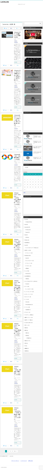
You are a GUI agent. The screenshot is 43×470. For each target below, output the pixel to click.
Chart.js (16, 85)
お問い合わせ (30, 460)
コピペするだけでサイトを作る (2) (31, 281)
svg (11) (26, 245)
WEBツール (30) (28, 250)
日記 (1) (26, 343)
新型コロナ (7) (27, 340)
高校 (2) (27, 335)
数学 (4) (26, 330)
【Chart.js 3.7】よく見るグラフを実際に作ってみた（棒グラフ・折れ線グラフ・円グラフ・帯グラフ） (17, 75)
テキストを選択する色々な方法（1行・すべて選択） (33, 63)
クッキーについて (24, 460)
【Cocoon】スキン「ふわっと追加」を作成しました (33, 88)
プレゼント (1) (27, 312)
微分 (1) (27, 332)
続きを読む (15, 62)
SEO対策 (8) (27, 242)
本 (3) (26, 345)
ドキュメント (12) (29, 252)
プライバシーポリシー (15, 460)
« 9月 (24, 192)
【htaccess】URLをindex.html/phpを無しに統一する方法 (33, 51)
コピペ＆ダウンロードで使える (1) (32, 247)
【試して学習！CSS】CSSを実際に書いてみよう (37, 147)
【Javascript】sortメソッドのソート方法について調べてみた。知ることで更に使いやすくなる (17, 120)
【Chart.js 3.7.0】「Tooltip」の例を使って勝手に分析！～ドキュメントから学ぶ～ (17, 371)
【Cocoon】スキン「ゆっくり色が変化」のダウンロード (37, 142)
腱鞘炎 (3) (27, 348)
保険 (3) (27, 278)
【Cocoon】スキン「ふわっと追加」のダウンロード (37, 158)
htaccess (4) (28, 273)
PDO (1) (27, 237)
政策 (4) (26, 327)
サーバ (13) (27, 286)
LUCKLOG (5, 2)
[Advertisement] (18, 13)
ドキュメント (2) (29, 263)
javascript (16, 42)
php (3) (27, 258)
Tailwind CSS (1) (29, 221)
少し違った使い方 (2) (28, 322)
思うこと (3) (27, 325)
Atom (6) (27, 301)
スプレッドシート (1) (28, 294)
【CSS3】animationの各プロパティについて (37, 153)
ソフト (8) (27, 299)
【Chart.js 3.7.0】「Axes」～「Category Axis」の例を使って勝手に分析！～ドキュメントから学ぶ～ (17, 244)
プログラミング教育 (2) (29, 314)
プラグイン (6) (28, 265)
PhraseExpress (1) (29, 304)
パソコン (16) (27, 307)
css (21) (26, 219)
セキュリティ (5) (28, 296)
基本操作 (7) (28, 309)
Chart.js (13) (28, 229)
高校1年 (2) (29, 338)
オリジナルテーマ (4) (30, 260)
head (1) (27, 283)
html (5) (26, 224)
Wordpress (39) (28, 255)
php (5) (26, 234)
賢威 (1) (27, 268)
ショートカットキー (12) (29, 291)
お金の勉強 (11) (27, 276)
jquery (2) (28, 232)
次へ (15, 451)
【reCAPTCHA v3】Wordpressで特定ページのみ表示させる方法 (33, 100)
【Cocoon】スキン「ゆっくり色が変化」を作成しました (33, 76)
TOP (4, 456)
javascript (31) (27, 227)
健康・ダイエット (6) (28, 317)
